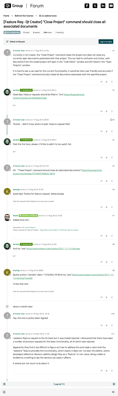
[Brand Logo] (24, 5)
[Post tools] (112, 81)
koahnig (16, 189)
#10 (113, 313)
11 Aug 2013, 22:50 (41, 50)
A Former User (19, 50)
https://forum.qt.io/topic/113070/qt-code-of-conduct (59, 230)
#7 (114, 215)
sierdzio (16, 90)
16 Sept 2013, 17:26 (41, 333)
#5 (114, 165)
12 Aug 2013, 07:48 (54, 215)
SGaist (15, 215)
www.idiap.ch (30, 227)
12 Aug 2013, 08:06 (35, 270)
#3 (114, 119)
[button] (4, 392)
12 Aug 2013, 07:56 (48, 244)
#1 (114, 50)
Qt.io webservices (13, 32)
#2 (114, 90)
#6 (114, 189)
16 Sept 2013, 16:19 (41, 313)
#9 (114, 270)
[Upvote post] (101, 81)
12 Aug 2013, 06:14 (48, 90)
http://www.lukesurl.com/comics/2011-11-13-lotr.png (53, 248)
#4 (114, 139)
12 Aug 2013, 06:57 (48, 139)
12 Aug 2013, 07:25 (41, 165)
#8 (114, 244)
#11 (113, 333)
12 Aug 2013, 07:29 (35, 189)
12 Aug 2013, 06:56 (41, 119)
